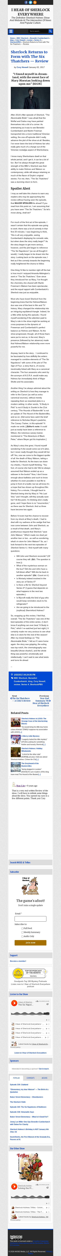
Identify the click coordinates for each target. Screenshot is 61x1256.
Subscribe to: (21, 924)
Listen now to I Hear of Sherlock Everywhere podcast (30, 985)
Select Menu (11, 31)
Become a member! (18, 961)
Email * (18, 913)
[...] (20, 732)
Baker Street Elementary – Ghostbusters (26, 1097)
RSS (35, 2)
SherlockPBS (36, 684)
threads (30, 2)
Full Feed (27, 928)
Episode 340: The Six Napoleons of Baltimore (28, 1107)
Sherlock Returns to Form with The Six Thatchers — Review (29, 56)
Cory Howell (23, 67)
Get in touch (44, 1069)
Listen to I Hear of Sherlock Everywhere (30, 1053)
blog (30, 681)
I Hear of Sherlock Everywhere (30, 12)
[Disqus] (30, 816)
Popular (16, 1078)
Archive (44, 1078)
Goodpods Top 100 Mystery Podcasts (30, 981)
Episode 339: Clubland (19, 1085)
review (17, 684)
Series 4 (25, 684)
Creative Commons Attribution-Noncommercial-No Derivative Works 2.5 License (29, 1243)
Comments (30, 1078)
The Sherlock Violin (18, 1102)
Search (50, 31)
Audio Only (28, 936)
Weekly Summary (31, 932)
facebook (26, 2)
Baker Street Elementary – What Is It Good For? (29, 1117)
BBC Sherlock (20, 678)
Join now (30, 943)
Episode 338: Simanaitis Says (22, 1112)
